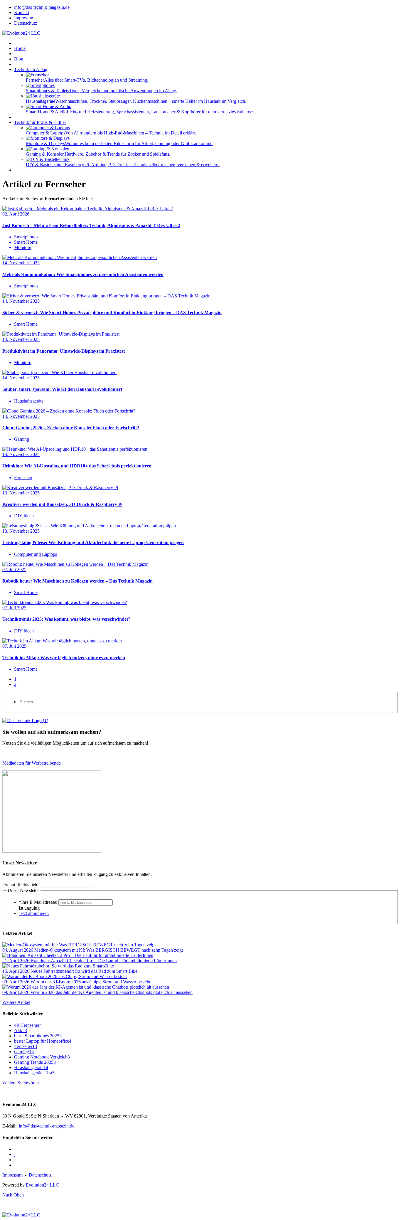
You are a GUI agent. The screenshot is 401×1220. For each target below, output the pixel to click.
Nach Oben (13, 1194)
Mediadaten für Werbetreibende (31, 762)
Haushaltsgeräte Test (34, 1072)
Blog (18, 58)
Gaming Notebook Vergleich (42, 1056)
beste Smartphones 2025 (38, 1035)
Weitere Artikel (16, 1002)
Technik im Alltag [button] (30, 69)
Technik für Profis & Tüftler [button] (40, 122)
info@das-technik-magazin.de (46, 1125)
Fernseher (25, 1046)
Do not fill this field (20, 884)
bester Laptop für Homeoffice (42, 1041)
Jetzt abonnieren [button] (34, 913)
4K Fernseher (28, 1025)
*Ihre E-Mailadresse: (38, 902)
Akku (20, 1030)
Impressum (12, 1174)
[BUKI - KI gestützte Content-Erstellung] (51, 851)
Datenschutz (40, 1174)
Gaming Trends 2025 (35, 1062)
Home (20, 48)
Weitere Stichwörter (20, 1082)
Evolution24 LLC (42, 1184)
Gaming (24, 1051)
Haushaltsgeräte (31, 1067)
